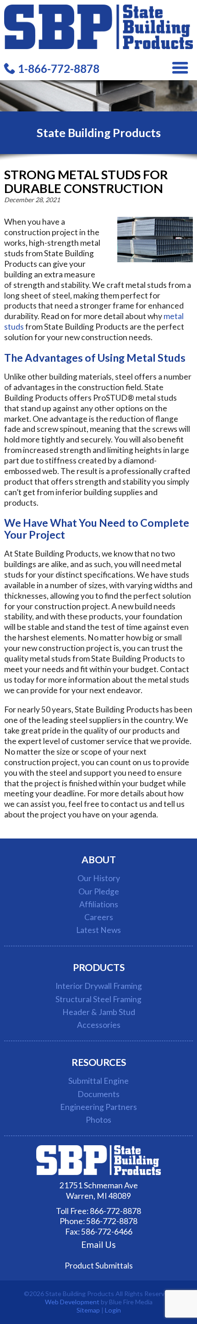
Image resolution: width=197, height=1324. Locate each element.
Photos (98, 1120)
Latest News (98, 930)
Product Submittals (99, 1265)
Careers (98, 917)
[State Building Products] (98, 46)
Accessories (98, 1025)
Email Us (98, 1245)
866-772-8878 (115, 1211)
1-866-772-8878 (58, 68)
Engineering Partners (98, 1107)
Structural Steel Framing (98, 999)
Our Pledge (98, 891)
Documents (98, 1094)
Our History (98, 878)
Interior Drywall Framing (98, 986)
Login (113, 1310)
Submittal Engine (98, 1081)
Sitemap (88, 1310)
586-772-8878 (111, 1221)
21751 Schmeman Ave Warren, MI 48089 (99, 1191)
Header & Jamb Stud (98, 1012)
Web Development (72, 1302)
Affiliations (98, 904)
